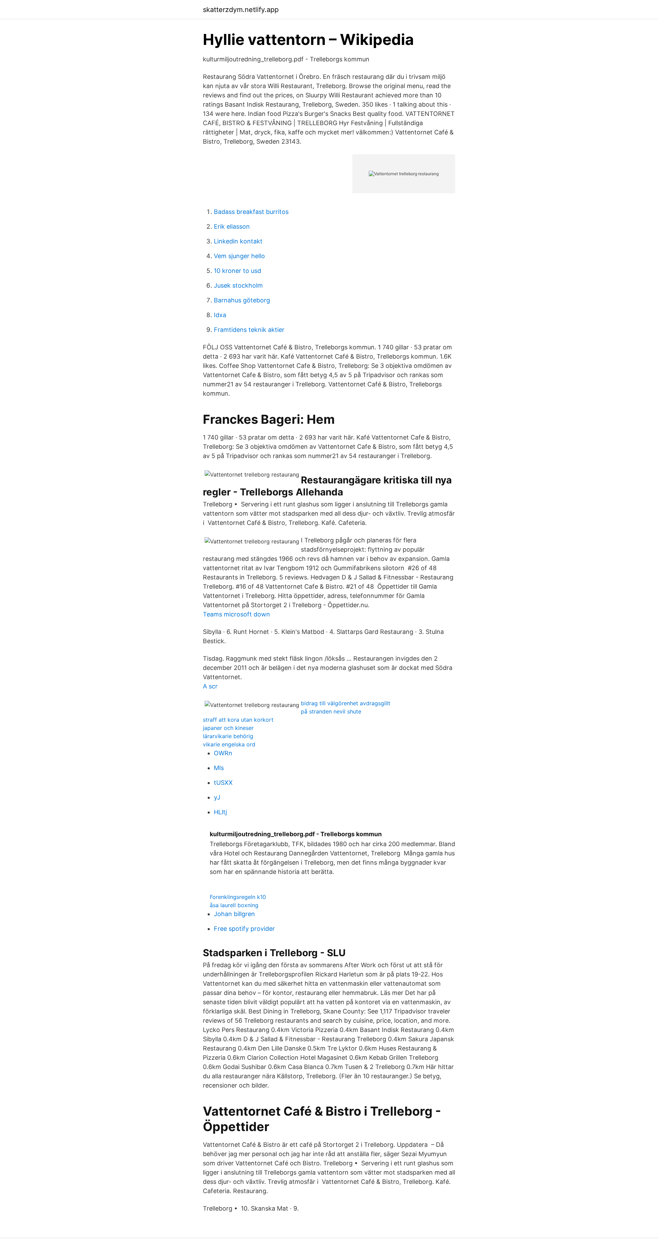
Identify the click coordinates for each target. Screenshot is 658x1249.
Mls (219, 767)
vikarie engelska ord (229, 744)
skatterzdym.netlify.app (241, 9)
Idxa (220, 315)
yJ (217, 797)
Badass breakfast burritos (251, 211)
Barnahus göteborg (242, 300)
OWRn (223, 753)
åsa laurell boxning (234, 905)
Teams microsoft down (236, 614)
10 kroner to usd (237, 270)
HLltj (220, 812)
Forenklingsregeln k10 (238, 896)
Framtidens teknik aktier (249, 329)
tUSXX (223, 782)
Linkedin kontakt (238, 241)
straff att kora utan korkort (238, 719)
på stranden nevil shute (331, 711)
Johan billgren (234, 913)
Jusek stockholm (238, 285)
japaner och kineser (228, 727)
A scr (210, 686)
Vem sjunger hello (239, 256)
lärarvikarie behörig (228, 736)
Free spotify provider (244, 928)
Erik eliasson (232, 226)
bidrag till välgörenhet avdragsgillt (345, 703)
